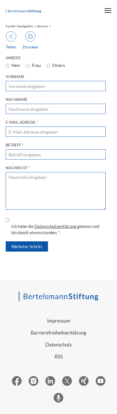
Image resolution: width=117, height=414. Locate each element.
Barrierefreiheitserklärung (58, 333)
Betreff (14, 145)
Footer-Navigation (19, 26)
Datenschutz (58, 345)
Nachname (17, 99)
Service (42, 26)
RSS (59, 357)
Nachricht (18, 168)
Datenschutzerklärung (55, 226)
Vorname (15, 76)
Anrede (13, 58)
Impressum (58, 321)
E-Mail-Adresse (22, 122)
